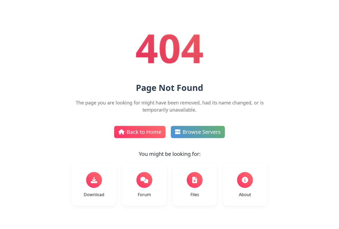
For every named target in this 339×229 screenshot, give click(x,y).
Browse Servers (201, 131)
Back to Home (144, 131)
